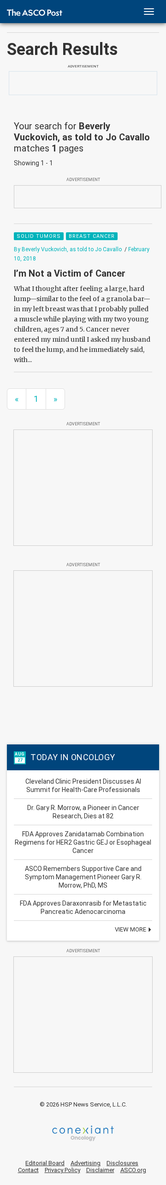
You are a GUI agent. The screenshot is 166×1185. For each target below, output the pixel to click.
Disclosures (122, 1163)
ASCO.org (133, 1170)
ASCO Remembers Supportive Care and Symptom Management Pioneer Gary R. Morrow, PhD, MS (83, 877)
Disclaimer (100, 1170)
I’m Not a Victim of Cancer (69, 273)
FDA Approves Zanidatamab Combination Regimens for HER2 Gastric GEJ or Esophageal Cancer (83, 842)
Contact (28, 1170)
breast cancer (92, 236)
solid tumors (39, 236)
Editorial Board (45, 1163)
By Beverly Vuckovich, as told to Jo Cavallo (68, 249)
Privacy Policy (62, 1170)
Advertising (86, 1163)
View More (131, 929)
